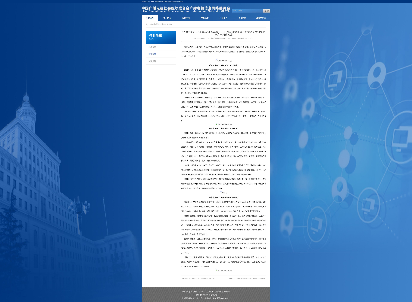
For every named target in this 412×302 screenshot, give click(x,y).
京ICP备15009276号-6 (203, 295)
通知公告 (152, 61)
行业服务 (223, 18)
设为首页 (185, 292)
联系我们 (202, 292)
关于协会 (167, 18)
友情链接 (210, 292)
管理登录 (227, 292)
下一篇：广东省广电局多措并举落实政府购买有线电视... (247, 278)
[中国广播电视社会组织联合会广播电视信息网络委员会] (186, 12)
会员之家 (242, 18)
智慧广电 (186, 18)
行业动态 (150, 18)
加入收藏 (194, 292)
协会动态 (152, 47)
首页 (157, 24)
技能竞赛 (205, 18)
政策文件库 (261, 18)
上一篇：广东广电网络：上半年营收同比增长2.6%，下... (200, 278)
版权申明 (218, 292)
